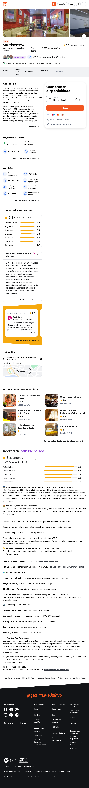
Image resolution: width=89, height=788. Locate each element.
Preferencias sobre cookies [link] (46, 777)
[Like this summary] (33, 299)
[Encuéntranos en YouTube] (5, 715)
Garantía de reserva (56, 721)
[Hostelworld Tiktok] (17, 715)
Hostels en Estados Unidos (56, 669)
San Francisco (9, 48)
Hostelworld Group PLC (74, 711)
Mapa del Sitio (28, 777)
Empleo (73, 723)
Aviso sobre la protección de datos (18, 771)
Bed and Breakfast (37, 721)
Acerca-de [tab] (6, 72)
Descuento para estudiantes (58, 739)
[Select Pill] (54, 4)
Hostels (36, 709)
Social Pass (56, 709)
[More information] (37, 254)
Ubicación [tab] (29, 72)
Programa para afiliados (75, 743)
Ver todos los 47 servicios (54, 57)
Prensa (72, 717)
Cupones (61, 771)
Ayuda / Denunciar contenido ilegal (40, 742)
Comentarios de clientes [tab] (43, 72)
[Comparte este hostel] (84, 36)
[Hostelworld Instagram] (17, 709)
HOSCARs (55, 727)
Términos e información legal (44, 771)
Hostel (6, 41)
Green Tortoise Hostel (48, 561)
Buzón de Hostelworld (74, 749)
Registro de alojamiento (74, 737)
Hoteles (37, 715)
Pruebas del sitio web (12, 777)
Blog (53, 715)
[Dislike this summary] (39, 299)
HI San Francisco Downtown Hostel (67, 567)
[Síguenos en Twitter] (11, 709)
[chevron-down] (36, 460)
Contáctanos (38, 735)
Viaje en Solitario (58, 733)
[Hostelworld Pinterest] (11, 715)
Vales (69, 771)
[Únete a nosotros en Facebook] (5, 709)
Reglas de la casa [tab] (17, 71)
